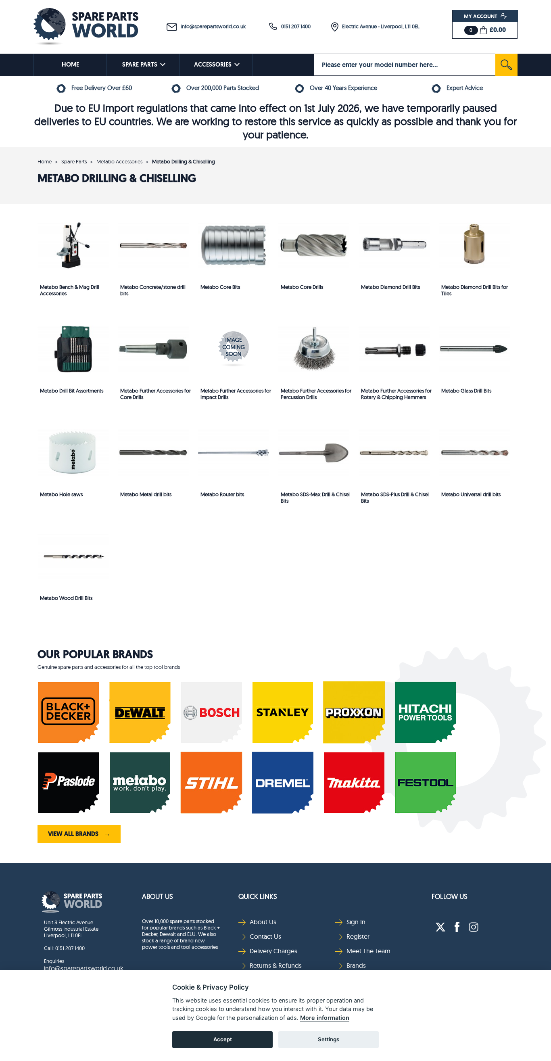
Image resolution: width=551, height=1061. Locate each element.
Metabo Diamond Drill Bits (390, 287)
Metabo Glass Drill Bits (466, 390)
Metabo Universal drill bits (471, 494)
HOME (70, 65)
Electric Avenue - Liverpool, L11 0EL (379, 26)
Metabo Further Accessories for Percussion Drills (316, 393)
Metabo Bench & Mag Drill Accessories (69, 290)
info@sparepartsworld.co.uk (211, 26)
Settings (328, 1039)
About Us (157, 896)
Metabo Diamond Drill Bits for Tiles (474, 290)
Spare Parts (74, 161)
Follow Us (450, 896)
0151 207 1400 (294, 26)
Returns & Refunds (276, 965)
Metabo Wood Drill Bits (66, 598)
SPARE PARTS (139, 65)
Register (357, 936)
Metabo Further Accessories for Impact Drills (235, 393)
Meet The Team (368, 951)
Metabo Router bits (222, 494)
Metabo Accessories (119, 161)
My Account (481, 16)
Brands (356, 965)
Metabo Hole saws (61, 494)
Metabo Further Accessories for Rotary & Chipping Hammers (396, 393)
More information (324, 1017)
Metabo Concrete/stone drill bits (153, 290)
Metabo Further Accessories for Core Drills (155, 393)
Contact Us (265, 936)
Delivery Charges (273, 951)
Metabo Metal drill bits (145, 494)
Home (45, 161)
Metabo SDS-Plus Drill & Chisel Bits (395, 497)
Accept (222, 1039)
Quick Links (257, 896)
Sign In (355, 922)
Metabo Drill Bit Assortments (71, 390)
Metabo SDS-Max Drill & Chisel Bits (315, 497)
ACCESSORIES (213, 65)
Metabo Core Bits (220, 287)
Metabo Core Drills (302, 287)
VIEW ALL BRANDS (79, 834)
